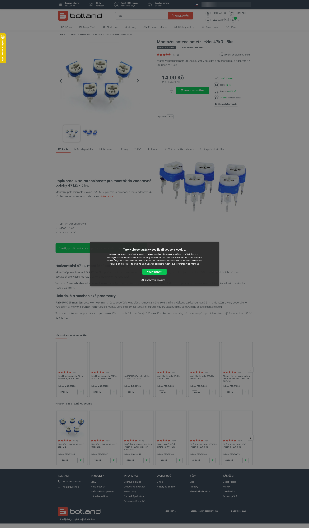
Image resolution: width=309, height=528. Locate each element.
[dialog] (154, 264)
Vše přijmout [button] (154, 272)
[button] (154, 280)
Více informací (192, 264)
